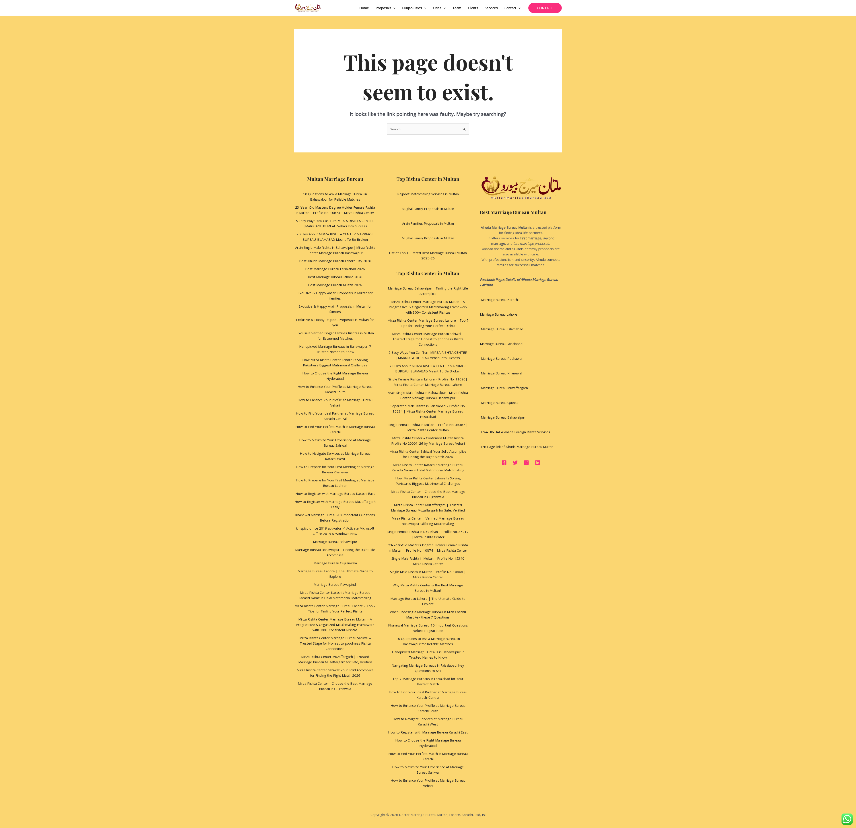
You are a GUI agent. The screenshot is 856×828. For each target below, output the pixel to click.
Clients (473, 8)
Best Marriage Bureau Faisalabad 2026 (335, 269)
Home (364, 8)
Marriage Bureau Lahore (498, 314)
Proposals (383, 8)
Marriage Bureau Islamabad (501, 329)
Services (491, 8)
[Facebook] (504, 462)
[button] (393, 8)
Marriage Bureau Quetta (499, 402)
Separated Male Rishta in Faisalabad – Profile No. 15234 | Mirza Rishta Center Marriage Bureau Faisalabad (428, 411)
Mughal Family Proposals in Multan (428, 208)
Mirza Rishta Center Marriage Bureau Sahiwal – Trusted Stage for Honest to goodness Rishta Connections (335, 643)
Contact (510, 8)
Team (456, 8)
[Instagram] (526, 462)
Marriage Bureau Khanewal (501, 373)
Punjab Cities (412, 8)
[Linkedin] (537, 462)
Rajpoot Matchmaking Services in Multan (428, 194)
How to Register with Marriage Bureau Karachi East (335, 493)
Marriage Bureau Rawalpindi (335, 584)
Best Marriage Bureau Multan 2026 (335, 285)
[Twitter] (515, 462)
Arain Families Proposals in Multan (428, 223)
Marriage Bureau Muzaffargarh (504, 388)
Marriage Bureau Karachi (500, 299)
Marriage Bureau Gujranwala (335, 563)
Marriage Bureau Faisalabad (501, 343)
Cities (437, 8)
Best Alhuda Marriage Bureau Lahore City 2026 (335, 261)
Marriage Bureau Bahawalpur (335, 541)
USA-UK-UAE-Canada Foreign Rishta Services (515, 432)
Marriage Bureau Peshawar (501, 358)
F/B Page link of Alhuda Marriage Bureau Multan (516, 446)
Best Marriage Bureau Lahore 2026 (335, 277)
